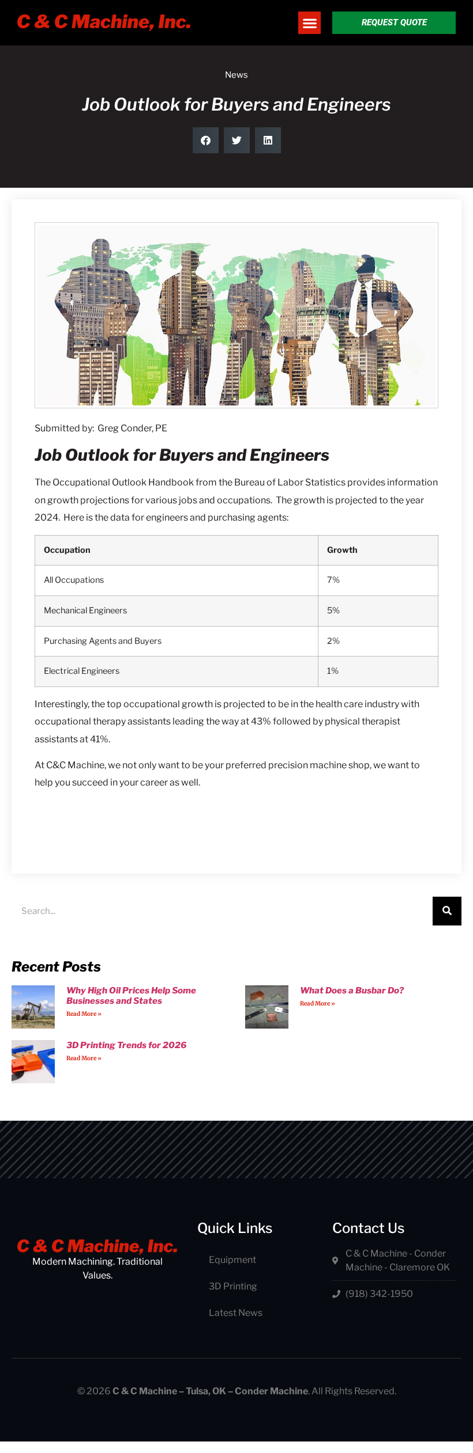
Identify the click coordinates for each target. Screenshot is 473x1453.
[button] (309, 23)
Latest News (235, 1312)
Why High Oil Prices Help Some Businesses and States (131, 995)
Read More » (84, 1014)
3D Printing (233, 1286)
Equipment (232, 1259)
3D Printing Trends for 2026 (126, 1045)
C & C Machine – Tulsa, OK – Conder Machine (210, 1391)
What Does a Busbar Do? (352, 990)
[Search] (447, 911)
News (236, 75)
